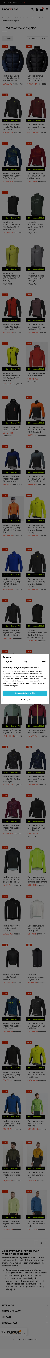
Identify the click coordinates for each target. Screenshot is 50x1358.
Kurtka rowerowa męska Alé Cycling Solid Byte (12, 779)
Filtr (9, 38)
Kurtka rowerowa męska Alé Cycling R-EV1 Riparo (36, 828)
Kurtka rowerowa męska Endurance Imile (11, 1223)
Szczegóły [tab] (24, 661)
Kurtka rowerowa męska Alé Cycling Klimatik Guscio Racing (36, 529)
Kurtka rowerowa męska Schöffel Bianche (35, 1123)
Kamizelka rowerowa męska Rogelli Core (35, 977)
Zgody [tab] (9, 661)
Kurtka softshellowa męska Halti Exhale (12, 731)
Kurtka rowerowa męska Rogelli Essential (11, 928)
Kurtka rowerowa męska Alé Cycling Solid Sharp (36, 1026)
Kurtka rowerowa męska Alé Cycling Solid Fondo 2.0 (12, 327)
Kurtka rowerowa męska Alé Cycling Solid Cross (12, 1026)
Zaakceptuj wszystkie (25, 693)
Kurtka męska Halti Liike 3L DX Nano (36, 374)
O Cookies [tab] (41, 661)
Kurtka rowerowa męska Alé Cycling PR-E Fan (12, 127)
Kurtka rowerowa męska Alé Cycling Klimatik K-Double (12, 632)
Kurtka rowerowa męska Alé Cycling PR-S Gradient (36, 429)
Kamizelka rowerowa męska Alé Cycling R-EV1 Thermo (11, 377)
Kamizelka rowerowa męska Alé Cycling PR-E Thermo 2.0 (11, 226)
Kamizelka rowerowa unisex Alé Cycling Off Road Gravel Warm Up (37, 634)
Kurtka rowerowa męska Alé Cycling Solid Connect (12, 176)
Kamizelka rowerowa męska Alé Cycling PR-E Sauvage (35, 226)
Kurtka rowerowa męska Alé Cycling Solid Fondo (12, 1074)
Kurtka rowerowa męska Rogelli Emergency (35, 928)
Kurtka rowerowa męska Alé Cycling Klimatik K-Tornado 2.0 (12, 529)
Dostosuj (24, 699)
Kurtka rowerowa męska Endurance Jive (11, 1175)
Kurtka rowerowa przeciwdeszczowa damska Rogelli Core (13, 879)
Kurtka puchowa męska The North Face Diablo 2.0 (11, 78)
